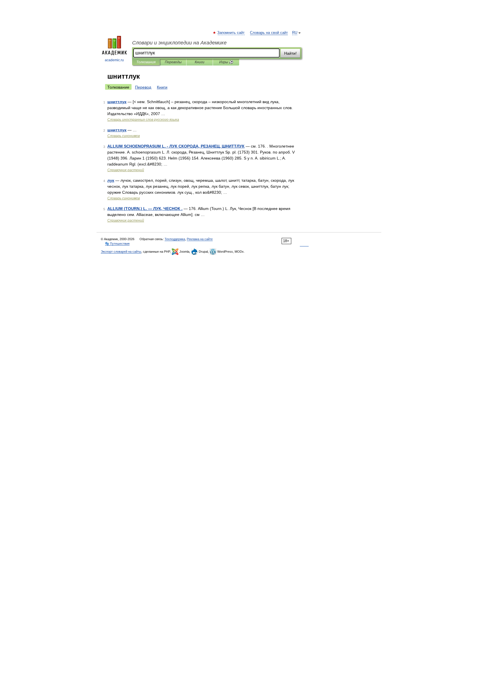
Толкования (145, 62)
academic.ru (114, 60)
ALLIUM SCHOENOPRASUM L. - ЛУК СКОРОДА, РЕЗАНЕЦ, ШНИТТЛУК (176, 146)
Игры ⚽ (226, 62)
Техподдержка (175, 239)
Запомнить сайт (231, 33)
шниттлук (116, 101)
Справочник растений (125, 170)
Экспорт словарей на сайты (121, 251)
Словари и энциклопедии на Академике (179, 43)
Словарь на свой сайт (269, 33)
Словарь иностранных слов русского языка (143, 120)
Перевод (143, 87)
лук (110, 180)
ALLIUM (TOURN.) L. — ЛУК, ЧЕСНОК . (145, 208)
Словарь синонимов (123, 136)
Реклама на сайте (200, 239)
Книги (199, 62)
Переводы (173, 62)
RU (294, 33)
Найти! (290, 53)
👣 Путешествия (117, 243)
